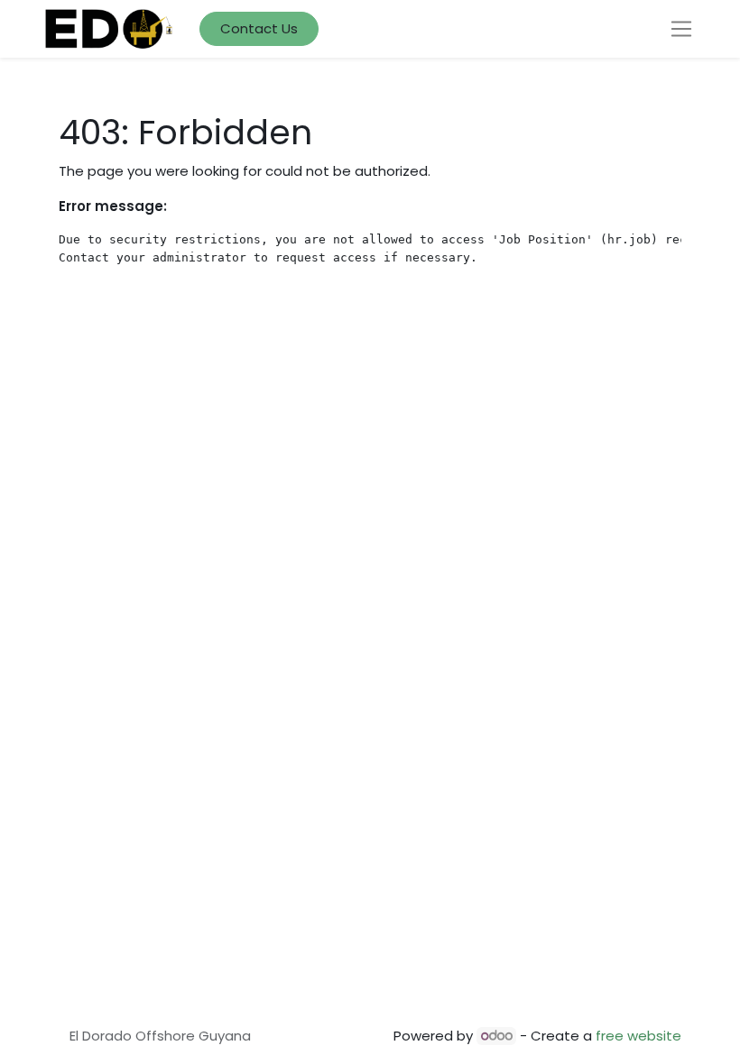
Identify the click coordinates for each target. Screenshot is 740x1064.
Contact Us (259, 28)
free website (638, 1035)
